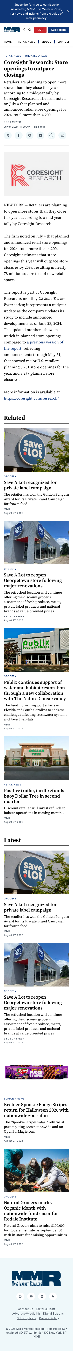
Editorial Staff (45, 1308)
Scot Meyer (12, 122)
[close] (68, 11)
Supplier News (14, 1098)
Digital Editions (53, 1313)
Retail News (26, 41)
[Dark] (24, 30)
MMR (7, 509)
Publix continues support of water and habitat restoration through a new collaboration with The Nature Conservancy (35, 690)
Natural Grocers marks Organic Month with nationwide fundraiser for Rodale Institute (31, 1210)
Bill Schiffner (14, 616)
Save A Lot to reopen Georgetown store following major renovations (33, 580)
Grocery (10, 476)
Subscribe (58, 29)
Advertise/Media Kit (26, 1313)
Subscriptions (26, 1318)
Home (8, 41)
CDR (40, 29)
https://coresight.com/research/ (31, 398)
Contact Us (25, 1308)
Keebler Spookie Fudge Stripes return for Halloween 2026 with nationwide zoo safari (36, 1110)
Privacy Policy (49, 1318)
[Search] (29, 29)
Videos (46, 41)
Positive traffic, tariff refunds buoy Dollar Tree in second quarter (34, 796)
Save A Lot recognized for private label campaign (30, 485)
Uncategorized (36, 55)
